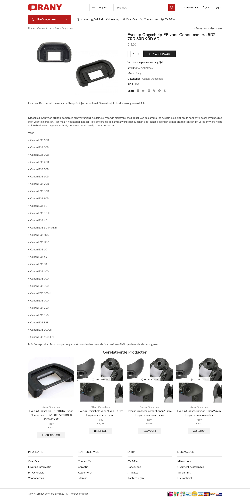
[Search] (171, 7)
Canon (146, 78)
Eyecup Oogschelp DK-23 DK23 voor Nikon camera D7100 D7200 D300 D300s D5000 (51, 415)
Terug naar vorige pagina (209, 28)
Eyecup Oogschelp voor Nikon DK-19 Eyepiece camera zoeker (100, 412)
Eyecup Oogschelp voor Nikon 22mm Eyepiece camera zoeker (199, 412)
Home (31, 28)
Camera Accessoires (48, 28)
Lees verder (100, 431)
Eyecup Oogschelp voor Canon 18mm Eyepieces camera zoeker (150, 412)
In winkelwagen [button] (51, 435)
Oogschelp (67, 28)
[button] (191, 7)
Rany (138, 73)
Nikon (45, 407)
